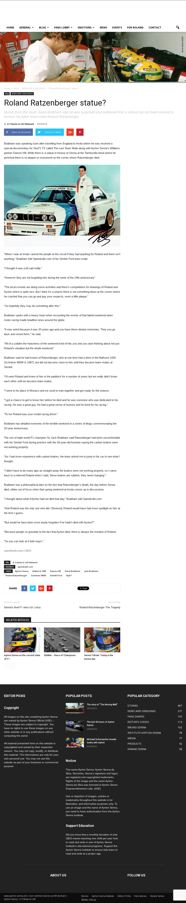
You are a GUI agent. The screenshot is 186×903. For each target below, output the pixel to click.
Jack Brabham (91, 571)
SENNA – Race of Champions (60, 655)
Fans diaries (140, 896)
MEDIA (132, 738)
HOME (10, 27)
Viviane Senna (157, 896)
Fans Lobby (62, 27)
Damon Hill (55, 571)
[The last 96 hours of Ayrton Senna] (75, 725)
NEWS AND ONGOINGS (22, 93)
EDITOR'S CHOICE (138, 722)
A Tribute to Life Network (20, 124)
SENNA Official (88, 899)
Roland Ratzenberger (16, 575)
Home (7, 88)
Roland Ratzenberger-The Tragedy (100, 607)
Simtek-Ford (56, 575)
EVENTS (117, 27)
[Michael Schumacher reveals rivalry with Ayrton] (75, 742)
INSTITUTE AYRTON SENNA (144, 732)
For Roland (135, 27)
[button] (177, 27)
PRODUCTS (134, 743)
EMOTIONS (85, 27)
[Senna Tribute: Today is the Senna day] (102, 639)
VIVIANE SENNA (137, 749)
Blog (42, 27)
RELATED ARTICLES (17, 620)
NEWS (103, 27)
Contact (155, 27)
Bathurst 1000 (39, 571)
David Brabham (72, 571)
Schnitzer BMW (38, 575)
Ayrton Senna (22, 571)
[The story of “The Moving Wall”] (75, 708)
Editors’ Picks (124, 896)
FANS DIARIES (136, 716)
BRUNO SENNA (137, 727)
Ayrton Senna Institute (103, 896)
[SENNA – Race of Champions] (62, 639)
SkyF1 (69, 575)
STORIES (133, 705)
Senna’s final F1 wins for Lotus (22, 607)
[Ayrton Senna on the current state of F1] (22, 639)
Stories (84, 896)
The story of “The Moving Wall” (102, 704)
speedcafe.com (25, 566)
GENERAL (25, 27)
